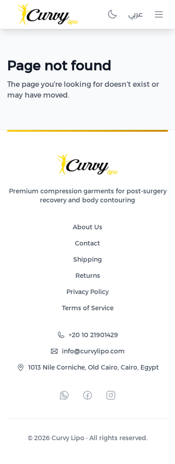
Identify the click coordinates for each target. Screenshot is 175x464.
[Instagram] (111, 395)
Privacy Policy (87, 292)
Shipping (87, 259)
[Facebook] (87, 395)
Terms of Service (88, 308)
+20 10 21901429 (93, 335)
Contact (87, 243)
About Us (87, 227)
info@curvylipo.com (93, 351)
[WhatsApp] (64, 395)
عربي (135, 14)
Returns (87, 276)
